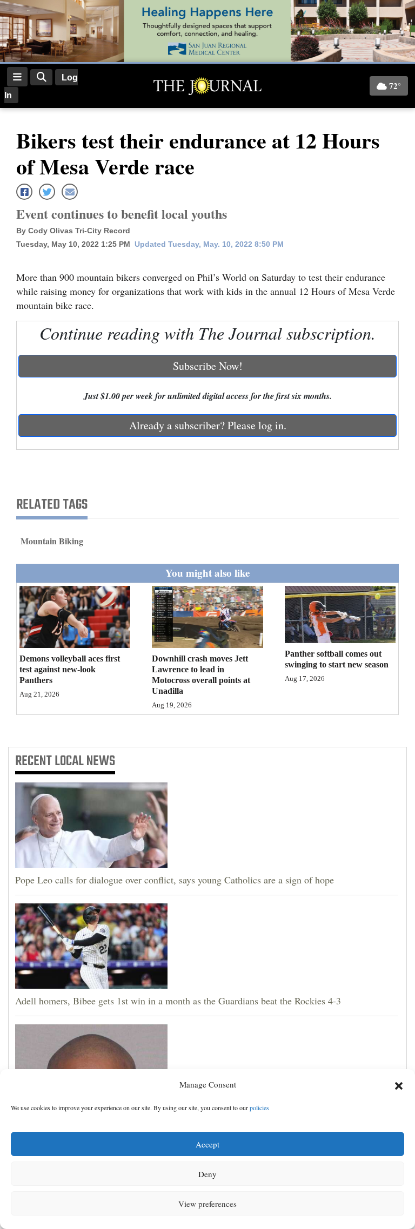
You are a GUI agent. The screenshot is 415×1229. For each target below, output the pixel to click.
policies (259, 1107)
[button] (398, 1084)
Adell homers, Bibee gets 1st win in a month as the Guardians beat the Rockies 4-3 (178, 1000)
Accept (207, 1144)
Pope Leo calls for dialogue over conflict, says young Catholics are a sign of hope (174, 879)
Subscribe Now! (208, 366)
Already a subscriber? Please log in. (207, 425)
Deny (207, 1174)
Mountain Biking (52, 541)
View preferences (207, 1203)
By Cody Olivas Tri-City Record (73, 230)
